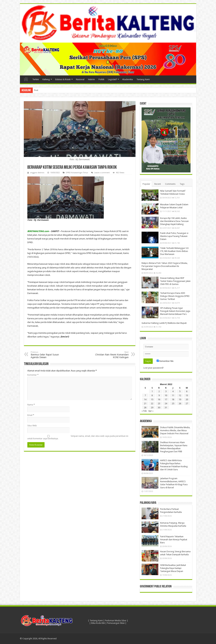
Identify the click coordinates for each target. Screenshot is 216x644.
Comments (170, 184)
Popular (146, 184)
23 (159, 403)
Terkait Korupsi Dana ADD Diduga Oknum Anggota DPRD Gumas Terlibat (175, 296)
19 (180, 399)
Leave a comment (102, 173)
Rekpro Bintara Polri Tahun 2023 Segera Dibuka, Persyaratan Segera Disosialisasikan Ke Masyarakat (165, 266)
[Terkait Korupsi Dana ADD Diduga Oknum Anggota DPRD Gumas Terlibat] (150, 297)
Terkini (35, 79)
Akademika (127, 79)
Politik (101, 79)
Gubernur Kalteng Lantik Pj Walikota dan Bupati (164, 323)
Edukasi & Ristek (63, 79)
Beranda (26, 78)
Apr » (150, 411)
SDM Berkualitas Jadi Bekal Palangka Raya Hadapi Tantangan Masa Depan (173, 568)
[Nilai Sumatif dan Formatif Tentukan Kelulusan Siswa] (150, 195)
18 (173, 399)
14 (145, 399)
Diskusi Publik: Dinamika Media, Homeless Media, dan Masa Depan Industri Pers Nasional (175, 430)
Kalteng (46, 79)
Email (30, 415)
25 (173, 403)
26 (180, 403)
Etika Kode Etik (98, 623)
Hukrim (91, 79)
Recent (157, 184)
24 (166, 403)
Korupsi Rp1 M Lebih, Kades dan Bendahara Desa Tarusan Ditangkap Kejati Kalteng (174, 221)
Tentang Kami (143, 79)
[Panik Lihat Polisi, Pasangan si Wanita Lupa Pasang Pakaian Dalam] (150, 237)
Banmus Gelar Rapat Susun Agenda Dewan (45, 355)
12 (180, 395)
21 (145, 403)
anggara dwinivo (37, 173)
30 (159, 407)
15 (152, 399)
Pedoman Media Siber (115, 620)
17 (166, 399)
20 (187, 399)
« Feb (144, 411)
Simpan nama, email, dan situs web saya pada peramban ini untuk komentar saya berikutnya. (77, 437)
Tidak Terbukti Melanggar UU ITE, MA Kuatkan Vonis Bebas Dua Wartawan (174, 251)
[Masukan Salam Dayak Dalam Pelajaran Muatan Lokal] (150, 208)
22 (152, 403)
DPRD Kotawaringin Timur (77, 173)
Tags (182, 184)
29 (152, 407)
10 (166, 395)
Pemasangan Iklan (116, 623)
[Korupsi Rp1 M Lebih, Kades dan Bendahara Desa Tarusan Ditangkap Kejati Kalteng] (150, 222)
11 (173, 395)
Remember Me (166, 361)
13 (187, 395)
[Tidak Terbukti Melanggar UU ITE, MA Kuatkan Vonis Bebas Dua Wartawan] (150, 252)
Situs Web (32, 425)
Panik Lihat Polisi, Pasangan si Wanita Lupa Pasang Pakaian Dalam (174, 236)
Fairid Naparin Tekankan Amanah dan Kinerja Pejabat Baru (173, 539)
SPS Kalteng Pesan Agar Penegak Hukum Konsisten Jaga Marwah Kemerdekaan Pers (175, 311)
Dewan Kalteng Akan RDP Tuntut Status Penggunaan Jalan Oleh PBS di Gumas (175, 281)
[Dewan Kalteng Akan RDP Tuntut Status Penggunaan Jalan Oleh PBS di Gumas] (150, 282)
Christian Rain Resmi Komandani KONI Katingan (112, 355)
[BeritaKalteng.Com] (108, 23)
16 (159, 399)
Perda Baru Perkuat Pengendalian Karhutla (53, 90)
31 (166, 407)
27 (187, 403)
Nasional (80, 79)
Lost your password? (153, 368)
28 (145, 407)
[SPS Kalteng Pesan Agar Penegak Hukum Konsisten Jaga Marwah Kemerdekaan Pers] (150, 312)
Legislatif (112, 79)
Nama (31, 404)
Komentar (32, 375)
